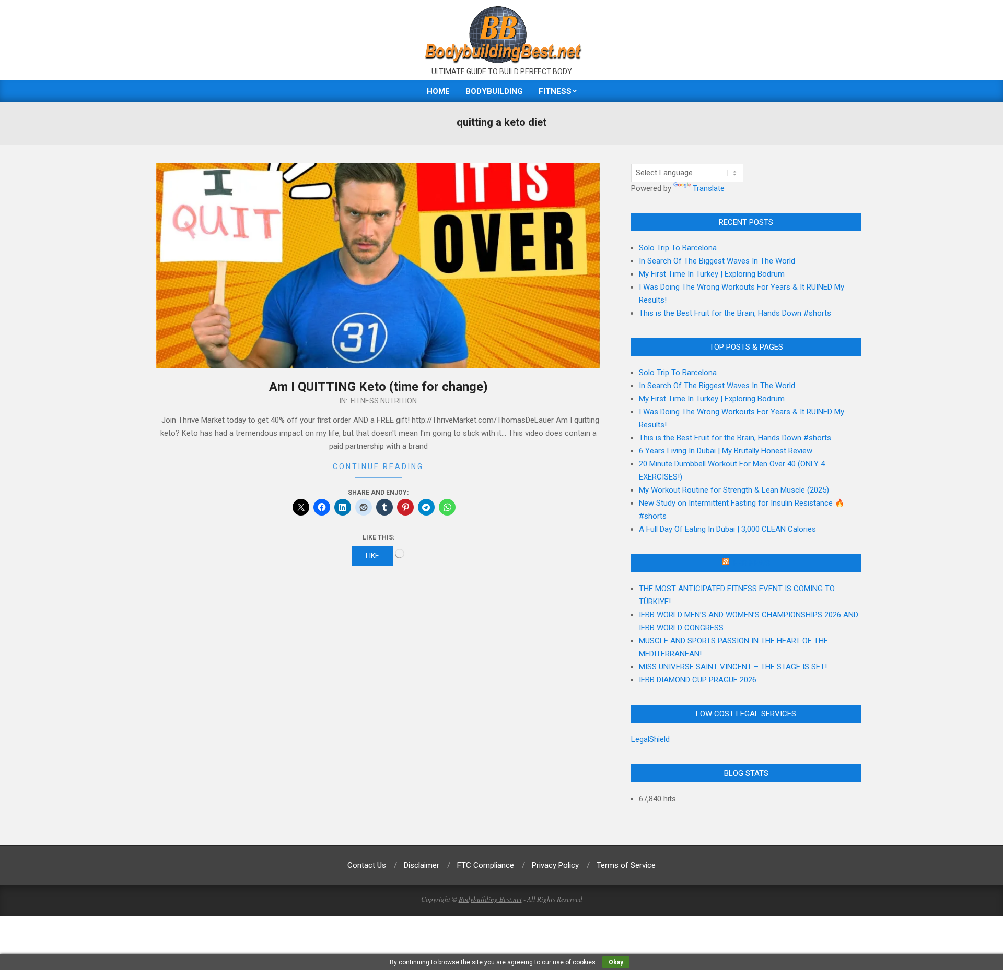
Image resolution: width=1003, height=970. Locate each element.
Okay (616, 962)
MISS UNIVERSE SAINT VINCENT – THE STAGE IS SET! (733, 667)
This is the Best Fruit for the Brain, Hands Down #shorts (735, 313)
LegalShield (650, 739)
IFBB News (750, 563)
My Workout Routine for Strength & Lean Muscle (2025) (734, 490)
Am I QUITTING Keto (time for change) (378, 386)
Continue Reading (378, 466)
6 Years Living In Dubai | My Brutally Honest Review (725, 451)
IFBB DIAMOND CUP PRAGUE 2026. (698, 680)
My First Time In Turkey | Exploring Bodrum (712, 274)
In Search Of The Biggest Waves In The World (717, 261)
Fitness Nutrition (384, 401)
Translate (709, 188)
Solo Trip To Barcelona (678, 248)
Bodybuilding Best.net (490, 899)
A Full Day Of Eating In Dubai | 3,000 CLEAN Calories (727, 529)
